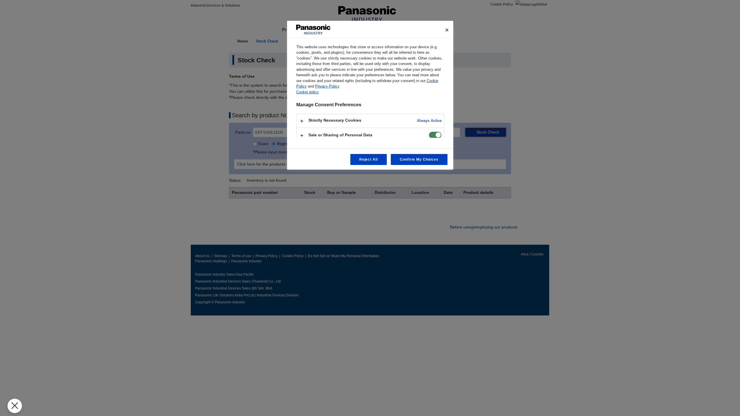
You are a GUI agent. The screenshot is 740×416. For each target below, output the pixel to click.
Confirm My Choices (419, 159)
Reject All (368, 159)
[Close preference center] (447, 30)
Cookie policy (307, 92)
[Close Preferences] (15, 406)
